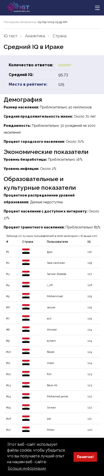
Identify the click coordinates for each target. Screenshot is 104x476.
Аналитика (35, 36)
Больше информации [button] (27, 468)
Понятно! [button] (85, 457)
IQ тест (10, 36)
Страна (60, 36)
